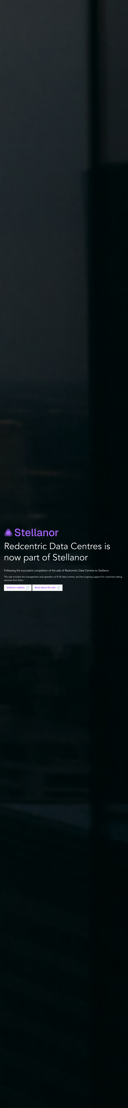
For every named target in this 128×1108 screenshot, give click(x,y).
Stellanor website (15, 588)
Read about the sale (45, 588)
